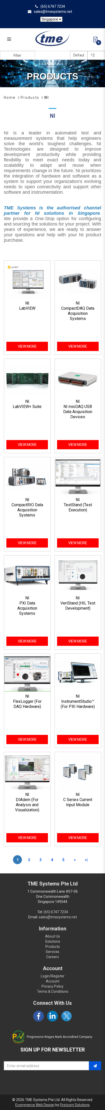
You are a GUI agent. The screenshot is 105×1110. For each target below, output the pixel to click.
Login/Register (52, 976)
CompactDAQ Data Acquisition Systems (77, 313)
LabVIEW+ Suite (27, 406)
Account (52, 981)
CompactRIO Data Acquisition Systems (27, 510)
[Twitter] (66, 1016)
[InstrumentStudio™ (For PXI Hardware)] (78, 673)
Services (52, 952)
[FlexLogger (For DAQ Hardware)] (27, 673)
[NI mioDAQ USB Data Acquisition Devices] (78, 379)
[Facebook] (38, 1016)
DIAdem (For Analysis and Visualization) (27, 804)
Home (10, 97)
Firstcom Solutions (75, 1105)
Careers (52, 957)
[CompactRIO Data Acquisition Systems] (27, 477)
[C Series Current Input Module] (78, 772)
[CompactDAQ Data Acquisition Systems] (78, 280)
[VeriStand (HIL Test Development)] (78, 575)
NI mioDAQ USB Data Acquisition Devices (77, 411)
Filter (17, 55)
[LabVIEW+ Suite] (27, 379)
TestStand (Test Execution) (78, 507)
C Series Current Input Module (77, 802)
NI (46, 97)
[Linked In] (52, 1016)
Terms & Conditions (52, 991)
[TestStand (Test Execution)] (78, 477)
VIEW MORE (27, 346)
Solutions (52, 941)
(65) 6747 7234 (53, 6)
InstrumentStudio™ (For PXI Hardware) (78, 704)
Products (30, 97)
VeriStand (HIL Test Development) (77, 606)
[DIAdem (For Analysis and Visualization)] (27, 772)
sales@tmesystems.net (53, 11)
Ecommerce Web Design (35, 1105)
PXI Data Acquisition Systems (27, 608)
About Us (52, 936)
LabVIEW (27, 308)
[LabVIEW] (27, 280)
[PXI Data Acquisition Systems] (27, 575)
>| (86, 860)
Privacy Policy (52, 986)
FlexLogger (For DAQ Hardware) (27, 704)
